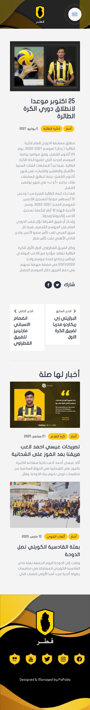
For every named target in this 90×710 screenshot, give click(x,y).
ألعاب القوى (56, 536)
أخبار (69, 128)
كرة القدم (57, 436)
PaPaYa (64, 680)
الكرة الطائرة (51, 128)
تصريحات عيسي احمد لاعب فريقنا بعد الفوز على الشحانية (46, 450)
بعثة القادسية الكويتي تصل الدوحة (49, 550)
